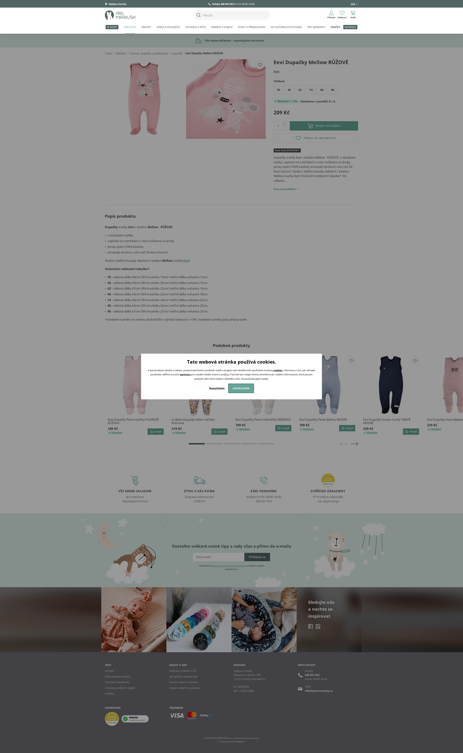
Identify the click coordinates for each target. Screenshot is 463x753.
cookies (277, 370)
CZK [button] (353, 4)
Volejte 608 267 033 (222, 4)
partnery (185, 374)
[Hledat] (198, 15)
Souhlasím (241, 388)
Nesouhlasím (217, 388)
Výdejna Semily (117, 4)
